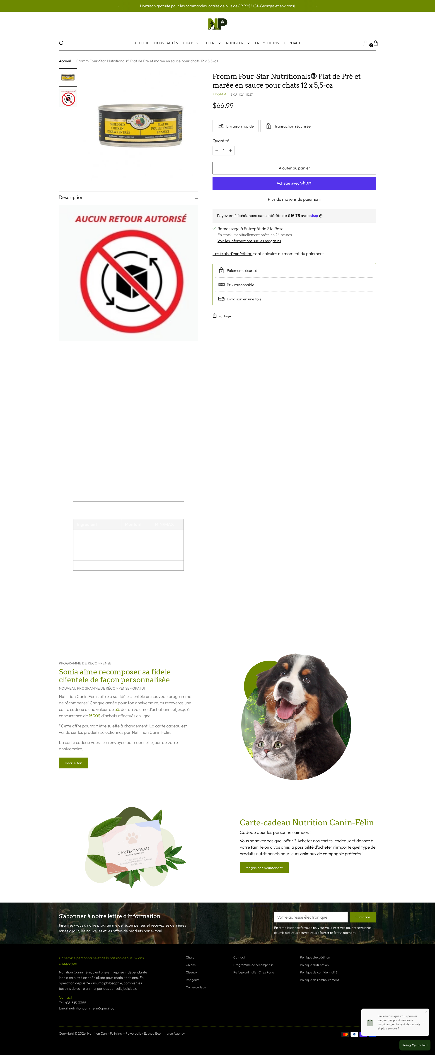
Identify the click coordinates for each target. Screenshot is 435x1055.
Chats (190, 957)
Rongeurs (192, 980)
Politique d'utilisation (314, 965)
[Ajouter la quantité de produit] (217, 150)
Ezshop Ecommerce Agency (164, 1033)
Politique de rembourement (319, 980)
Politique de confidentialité (319, 972)
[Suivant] (317, 6)
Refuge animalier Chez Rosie (253, 972)
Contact (239, 957)
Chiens (191, 965)
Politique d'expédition (315, 957)
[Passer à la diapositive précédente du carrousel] (362, 625)
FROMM (220, 94)
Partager (225, 316)
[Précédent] (118, 6)
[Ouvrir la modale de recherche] (61, 43)
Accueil (65, 60)
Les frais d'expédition (232, 253)
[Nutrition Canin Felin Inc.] (217, 24)
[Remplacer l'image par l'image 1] (68, 77)
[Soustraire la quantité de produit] (230, 150)
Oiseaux (191, 972)
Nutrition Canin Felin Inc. (105, 1033)
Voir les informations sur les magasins (249, 240)
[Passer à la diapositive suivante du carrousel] (372, 624)
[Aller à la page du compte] (364, 43)
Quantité (221, 140)
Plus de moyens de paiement (294, 199)
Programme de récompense (253, 965)
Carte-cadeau (196, 987)
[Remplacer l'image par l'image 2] (68, 98)
